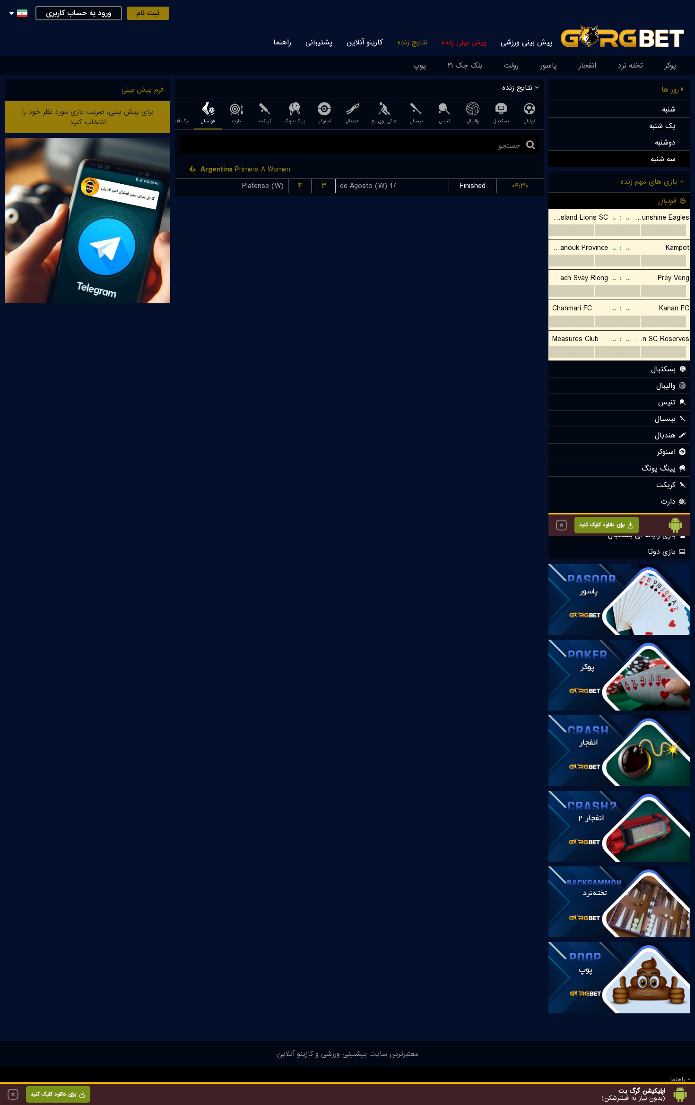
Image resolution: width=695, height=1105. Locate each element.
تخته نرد (630, 65)
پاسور (548, 65)
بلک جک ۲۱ (465, 65)
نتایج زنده (412, 42)
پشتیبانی (318, 42)
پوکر (670, 65)
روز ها (671, 89)
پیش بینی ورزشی (526, 42)
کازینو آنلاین (365, 42)
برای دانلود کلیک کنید (53, 1094)
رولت (511, 65)
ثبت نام (148, 13)
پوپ (419, 65)
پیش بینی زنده (464, 42)
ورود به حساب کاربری (79, 13)
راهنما (282, 42)
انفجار (587, 65)
